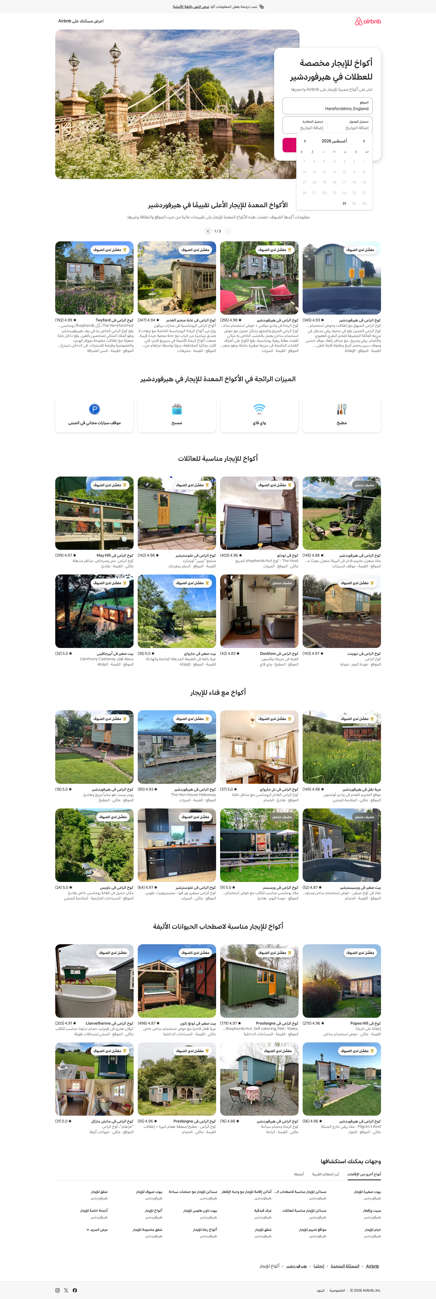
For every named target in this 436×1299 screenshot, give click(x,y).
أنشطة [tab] (299, 1174)
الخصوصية (337, 1290)
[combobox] (328, 109)
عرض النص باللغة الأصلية (191, 6)
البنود (321, 1290)
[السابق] (228, 231)
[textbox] (350, 128)
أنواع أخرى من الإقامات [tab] (364, 1174)
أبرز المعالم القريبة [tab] (325, 1174)
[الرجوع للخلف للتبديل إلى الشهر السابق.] (363, 141)
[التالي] (208, 231)
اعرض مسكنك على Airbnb (81, 21)
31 (344, 203)
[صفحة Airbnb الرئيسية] (368, 21)
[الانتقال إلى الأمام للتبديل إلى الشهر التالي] (305, 141)
